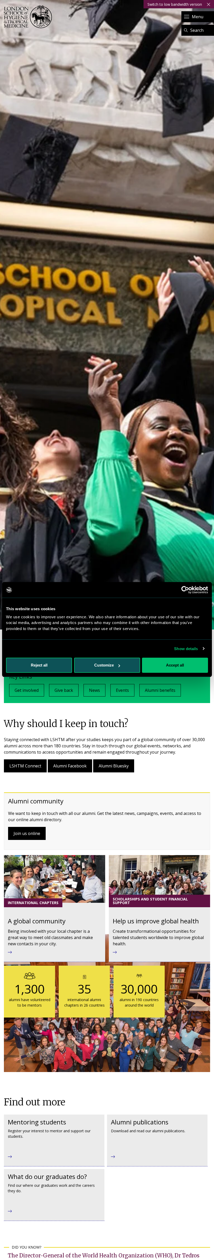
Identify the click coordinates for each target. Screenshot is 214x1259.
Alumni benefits (160, 690)
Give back (64, 690)
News (94, 690)
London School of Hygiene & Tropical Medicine (29, 16)
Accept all (175, 665)
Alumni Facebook (70, 766)
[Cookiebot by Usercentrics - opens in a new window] (185, 590)
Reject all (39, 665)
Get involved (27, 690)
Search (197, 30)
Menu (197, 17)
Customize (104, 665)
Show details (186, 648)
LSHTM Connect (25, 766)
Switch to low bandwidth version (174, 4)
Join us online (27, 833)
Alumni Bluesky (114, 766)
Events (122, 690)
